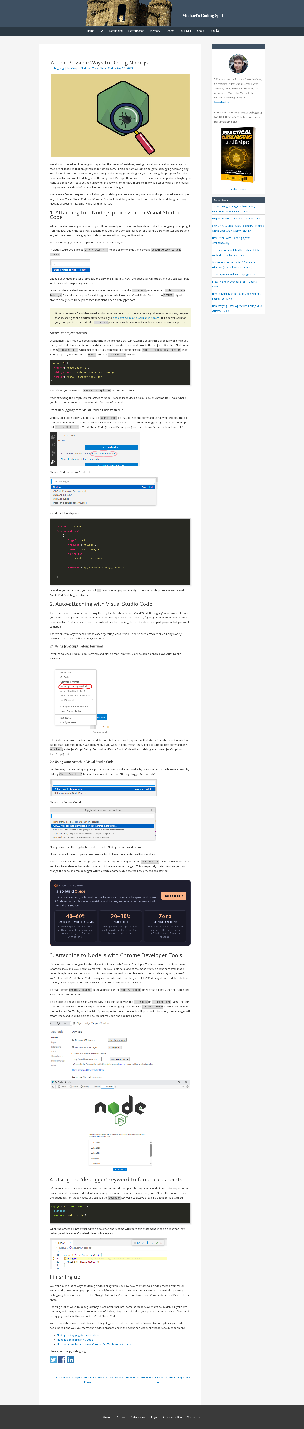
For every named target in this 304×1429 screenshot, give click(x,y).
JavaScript (73, 68)
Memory (155, 31)
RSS (213, 31)
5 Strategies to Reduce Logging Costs (233, 274)
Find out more (238, 189)
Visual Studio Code (103, 68)
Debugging (116, 31)
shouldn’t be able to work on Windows (136, 318)
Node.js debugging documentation (78, 1335)
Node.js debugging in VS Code (75, 1339)
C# (102, 31)
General (170, 31)
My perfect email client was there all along (236, 218)
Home (90, 31)
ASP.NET (186, 31)
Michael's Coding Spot (202, 15)
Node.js (85, 68)
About (200, 31)
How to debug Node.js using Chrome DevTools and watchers (94, 1344)
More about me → (223, 102)
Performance (136, 31)
